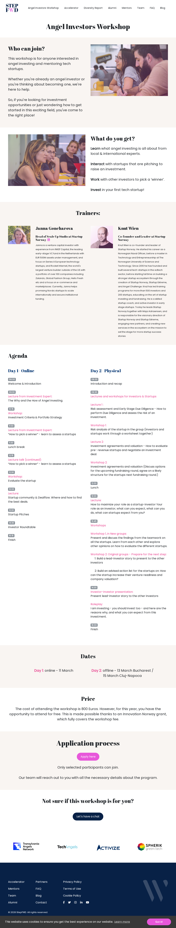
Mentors (127, 8)
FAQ (152, 8)
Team (140, 8)
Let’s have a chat (88, 816)
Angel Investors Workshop (43, 8)
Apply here (88, 757)
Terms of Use (72, 889)
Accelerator (71, 8)
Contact (41, 902)
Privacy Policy (72, 882)
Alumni (112, 8)
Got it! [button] (159, 921)
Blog (162, 8)
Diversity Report (93, 8)
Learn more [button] (122, 922)
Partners (41, 882)
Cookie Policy (72, 896)
